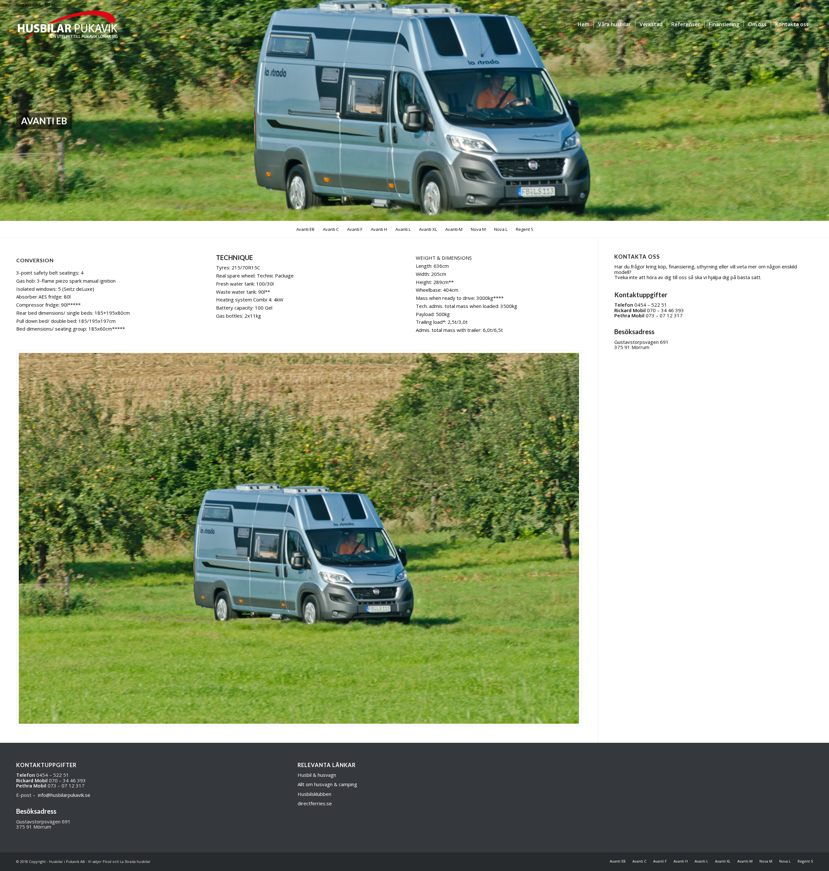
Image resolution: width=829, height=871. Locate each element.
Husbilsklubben (314, 794)
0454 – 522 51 (650, 304)
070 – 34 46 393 (665, 310)
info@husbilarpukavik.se (64, 795)
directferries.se (315, 803)
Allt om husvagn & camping (327, 784)
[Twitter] (798, 5)
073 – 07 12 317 (664, 315)
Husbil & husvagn (317, 775)
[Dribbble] (808, 5)
